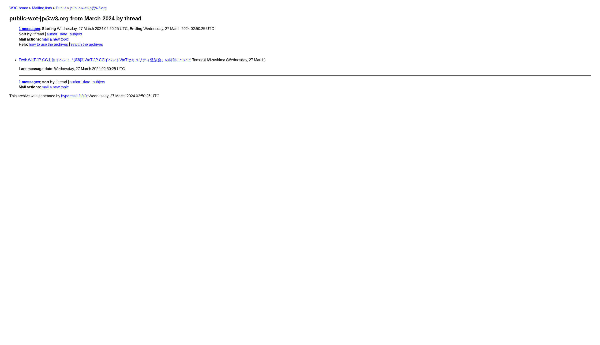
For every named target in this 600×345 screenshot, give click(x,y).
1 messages (29, 29)
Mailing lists (42, 8)
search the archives (87, 44)
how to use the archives (48, 44)
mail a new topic (55, 39)
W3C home (18, 8)
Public (61, 8)
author (52, 34)
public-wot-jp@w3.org (88, 8)
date (63, 34)
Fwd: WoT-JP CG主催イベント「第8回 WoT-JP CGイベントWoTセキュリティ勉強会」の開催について (105, 60)
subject (76, 34)
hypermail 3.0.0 (74, 96)
